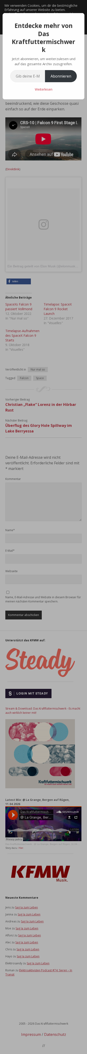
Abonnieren (61, 76)
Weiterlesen (43, 89)
